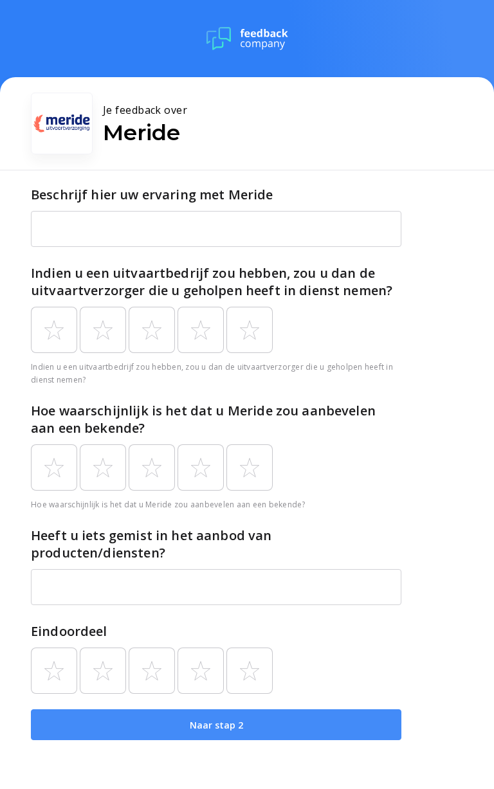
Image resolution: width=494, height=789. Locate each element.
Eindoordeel (69, 631)
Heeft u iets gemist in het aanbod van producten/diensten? (151, 544)
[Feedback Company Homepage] (247, 38)
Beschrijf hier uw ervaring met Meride (152, 194)
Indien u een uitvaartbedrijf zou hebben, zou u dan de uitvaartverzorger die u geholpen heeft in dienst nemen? (211, 281)
